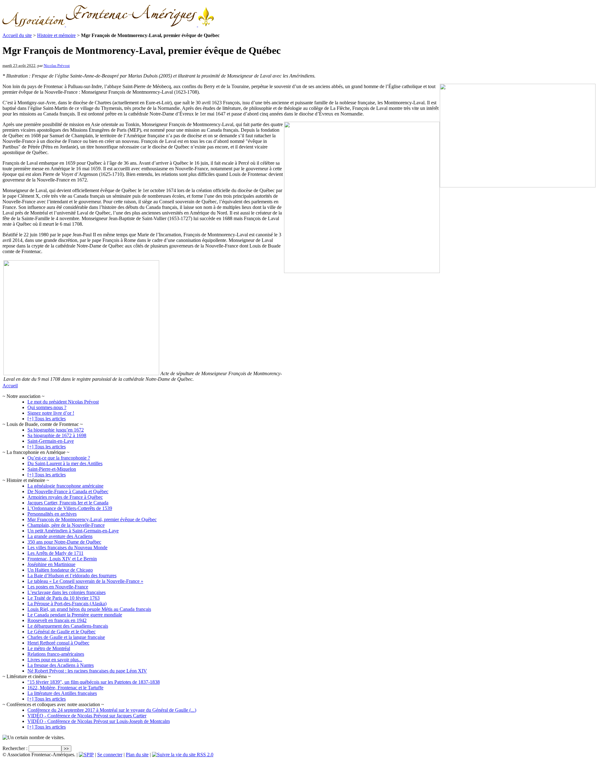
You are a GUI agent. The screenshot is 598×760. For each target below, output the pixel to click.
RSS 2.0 (204, 754)
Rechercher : (14, 748)
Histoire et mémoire (56, 35)
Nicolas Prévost (57, 65)
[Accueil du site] (108, 24)
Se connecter (109, 754)
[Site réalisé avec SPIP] (86, 754)
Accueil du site (17, 35)
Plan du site (137, 754)
